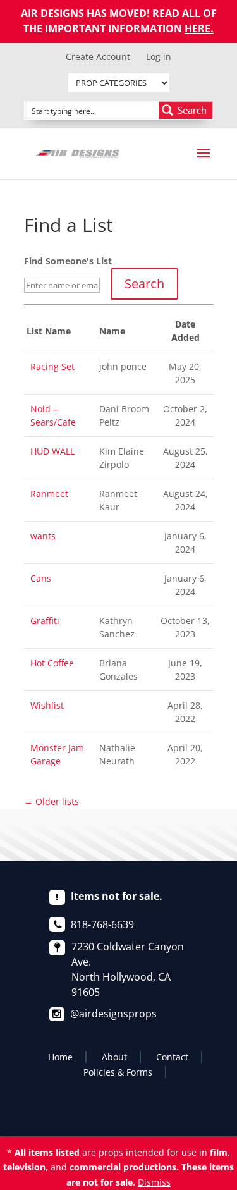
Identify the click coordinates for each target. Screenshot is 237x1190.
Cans (40, 578)
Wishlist (47, 705)
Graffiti (44, 621)
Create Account (98, 57)
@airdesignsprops (113, 1014)
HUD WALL (52, 451)
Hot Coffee (52, 663)
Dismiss (154, 1182)
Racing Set (52, 366)
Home (60, 1057)
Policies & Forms (117, 1072)
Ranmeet (49, 494)
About (114, 1057)
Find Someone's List (68, 261)
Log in (158, 57)
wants (43, 536)
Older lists (51, 801)
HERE (197, 28)
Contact (172, 1057)
